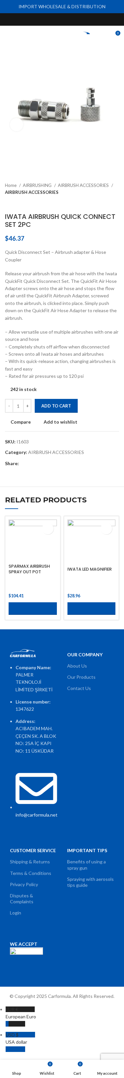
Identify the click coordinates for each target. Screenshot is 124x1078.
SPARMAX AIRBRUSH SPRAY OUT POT (29, 569)
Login (15, 912)
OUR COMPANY (85, 654)
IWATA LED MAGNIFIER (89, 569)
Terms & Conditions (30, 873)
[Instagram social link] (62, 19)
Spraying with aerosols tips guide (90, 882)
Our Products (81, 677)
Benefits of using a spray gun (86, 864)
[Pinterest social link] (77, 19)
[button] (33, 608)
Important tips (87, 850)
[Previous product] (102, 202)
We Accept (23, 944)
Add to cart (56, 405)
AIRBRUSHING (38, 185)
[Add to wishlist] (48, 528)
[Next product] (115, 202)
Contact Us (79, 688)
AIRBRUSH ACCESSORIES (84, 185)
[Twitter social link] (54, 19)
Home (11, 185)
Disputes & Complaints (21, 898)
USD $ (16, 1038)
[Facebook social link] (47, 19)
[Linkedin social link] (47, 464)
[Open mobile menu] (8, 35)
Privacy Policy (24, 884)
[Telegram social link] (55, 464)
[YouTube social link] (69, 19)
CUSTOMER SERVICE (33, 850)
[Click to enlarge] (16, 124)
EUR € (21, 1012)
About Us (77, 666)
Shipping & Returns (30, 861)
